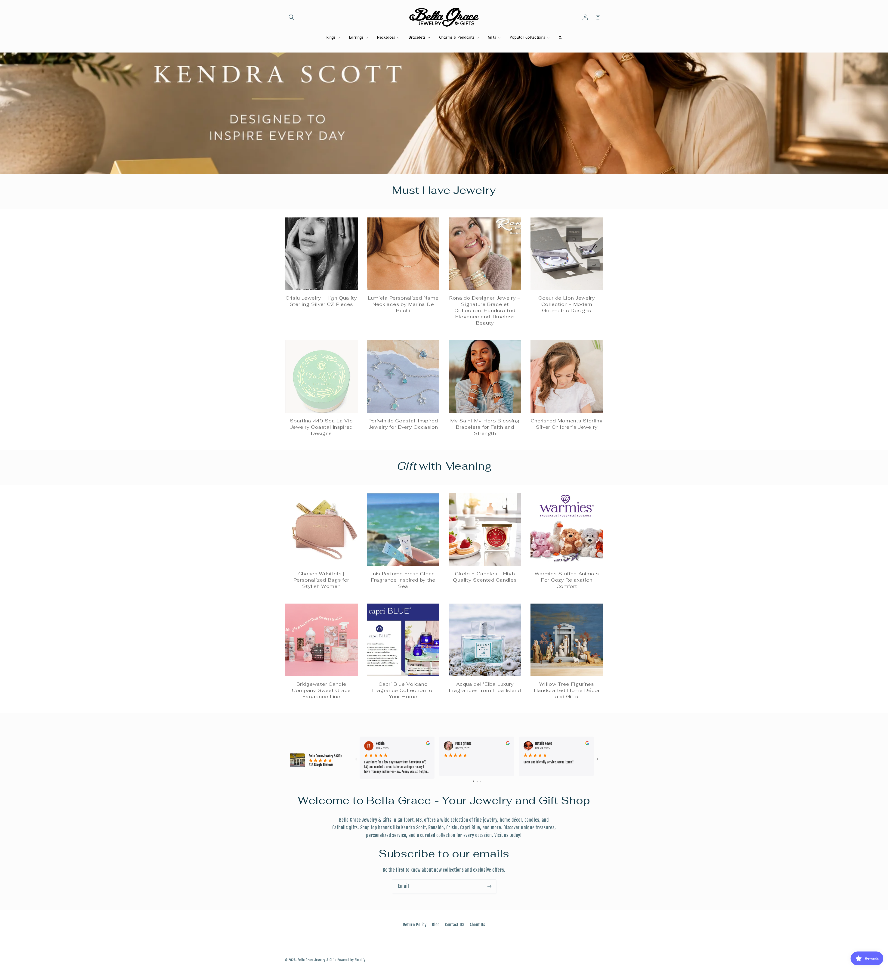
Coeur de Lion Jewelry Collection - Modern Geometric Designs (566, 304)
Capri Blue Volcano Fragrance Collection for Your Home (403, 690)
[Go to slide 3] (480, 781)
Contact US (454, 924)
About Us (477, 924)
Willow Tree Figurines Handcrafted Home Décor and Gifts (567, 690)
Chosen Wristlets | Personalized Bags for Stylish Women (321, 580)
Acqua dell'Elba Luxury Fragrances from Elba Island (485, 687)
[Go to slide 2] (477, 781)
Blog (436, 924)
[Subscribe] (489, 886)
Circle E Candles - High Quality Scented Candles (485, 577)
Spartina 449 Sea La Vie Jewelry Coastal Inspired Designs (321, 427)
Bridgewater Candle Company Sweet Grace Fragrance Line (321, 690)
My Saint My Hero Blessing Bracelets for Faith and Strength (484, 427)
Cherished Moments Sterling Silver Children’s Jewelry (567, 424)
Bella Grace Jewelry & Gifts (317, 960)
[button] (291, 17)
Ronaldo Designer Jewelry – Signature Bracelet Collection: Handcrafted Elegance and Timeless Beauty (485, 310)
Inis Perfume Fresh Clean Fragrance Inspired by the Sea (403, 580)
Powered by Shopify (351, 960)
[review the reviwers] (428, 744)
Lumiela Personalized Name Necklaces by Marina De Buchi (403, 304)
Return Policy (415, 924)
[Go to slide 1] (473, 781)
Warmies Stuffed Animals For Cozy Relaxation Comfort (567, 580)
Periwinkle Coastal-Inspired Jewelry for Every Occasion (403, 424)
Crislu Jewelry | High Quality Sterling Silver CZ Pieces (321, 301)
